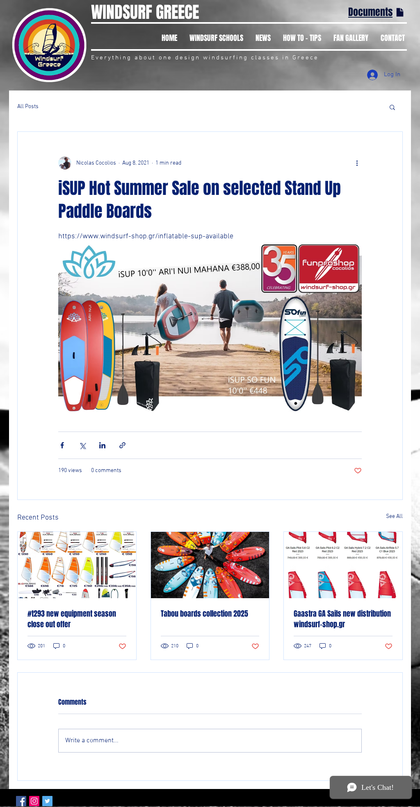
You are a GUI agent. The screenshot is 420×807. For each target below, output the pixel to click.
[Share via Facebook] (62, 445)
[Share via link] (122, 445)
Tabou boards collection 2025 (204, 613)
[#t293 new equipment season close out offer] (77, 565)
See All (394, 516)
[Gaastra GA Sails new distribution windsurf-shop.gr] (343, 565)
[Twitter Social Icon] (47, 801)
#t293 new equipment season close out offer (71, 619)
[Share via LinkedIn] (102, 445)
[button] (392, 107)
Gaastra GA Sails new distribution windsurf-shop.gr (342, 619)
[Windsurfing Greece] (21, 801)
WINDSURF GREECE (145, 12)
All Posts (28, 106)
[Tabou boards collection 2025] (210, 565)
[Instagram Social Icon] (34, 801)
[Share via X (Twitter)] (82, 445)
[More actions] (357, 163)
